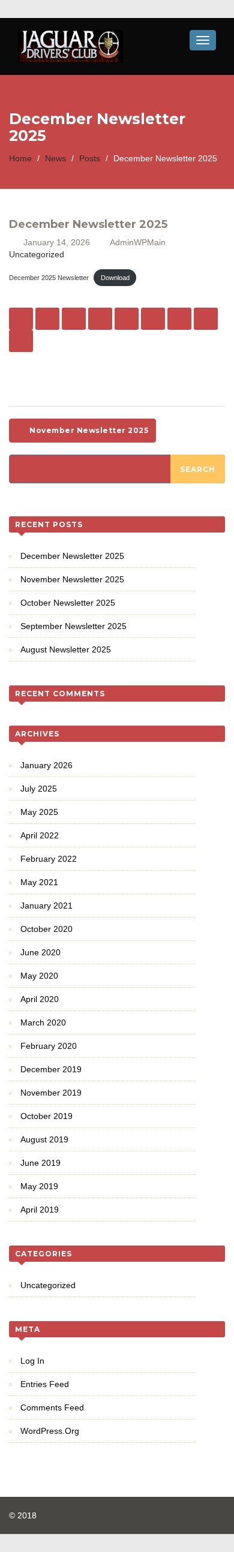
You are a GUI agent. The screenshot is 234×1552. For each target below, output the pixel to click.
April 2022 (39, 835)
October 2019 (46, 1116)
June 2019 (40, 1163)
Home (20, 158)
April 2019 (39, 1209)
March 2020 (43, 1022)
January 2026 (46, 765)
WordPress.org (49, 1431)
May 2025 (39, 812)
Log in (32, 1360)
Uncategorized (36, 254)
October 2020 (46, 929)
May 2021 (39, 882)
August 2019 (44, 1139)
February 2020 (48, 1046)
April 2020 (39, 999)
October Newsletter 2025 (67, 602)
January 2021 (46, 905)
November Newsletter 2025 (88, 430)
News (55, 158)
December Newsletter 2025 (72, 556)
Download (115, 277)
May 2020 (39, 975)
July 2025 (38, 788)
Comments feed (52, 1407)
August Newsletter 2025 (65, 649)
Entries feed (44, 1384)
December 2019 (51, 1069)
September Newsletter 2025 (73, 626)
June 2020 (40, 952)
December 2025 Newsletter (49, 277)
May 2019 (39, 1186)
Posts (89, 158)
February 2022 (48, 859)
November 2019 (51, 1092)
